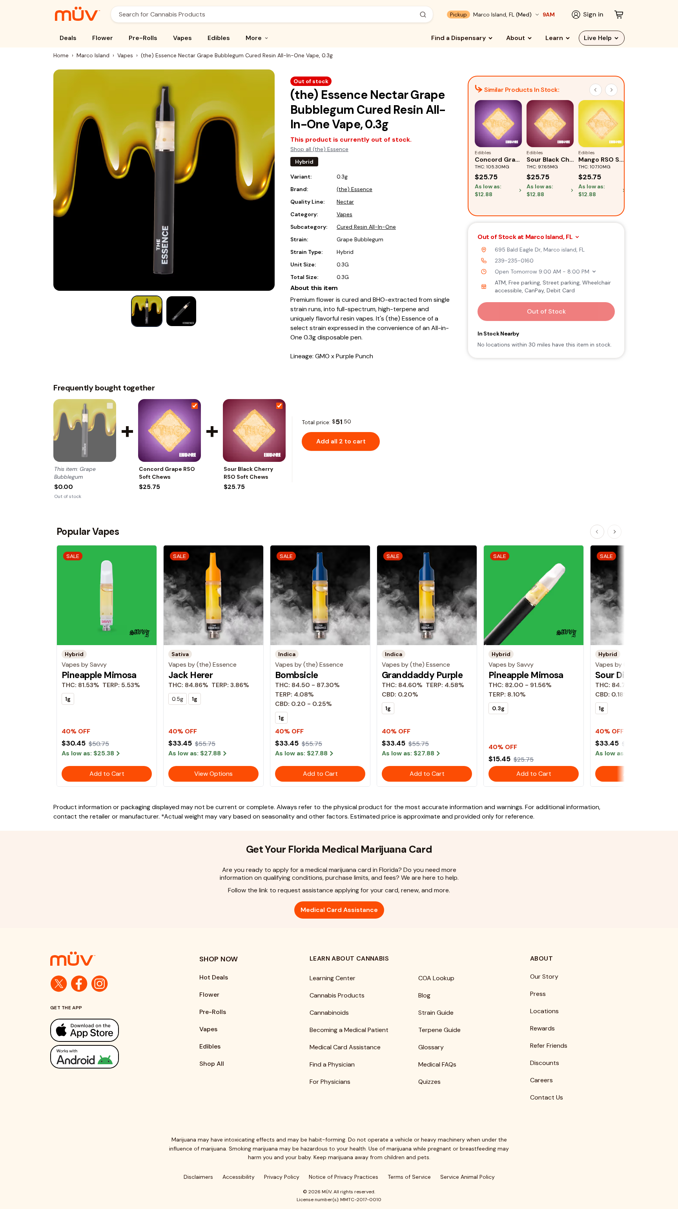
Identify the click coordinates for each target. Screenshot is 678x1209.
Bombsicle (296, 675)
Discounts (544, 1063)
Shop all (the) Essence (319, 149)
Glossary (431, 1047)
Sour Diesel (618, 675)
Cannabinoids (329, 1012)
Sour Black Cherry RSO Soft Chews (248, 472)
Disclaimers (198, 1176)
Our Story (544, 976)
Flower (102, 38)
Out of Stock (546, 311)
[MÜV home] (77, 14)
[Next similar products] (611, 90)
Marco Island (93, 55)
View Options (213, 774)
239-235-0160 (514, 260)
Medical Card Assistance (339, 910)
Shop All (211, 1063)
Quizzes (429, 1082)
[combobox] (267, 14)
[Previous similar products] (595, 90)
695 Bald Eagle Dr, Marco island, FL (540, 249)
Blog (424, 995)
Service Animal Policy (467, 1176)
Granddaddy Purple (422, 675)
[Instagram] (99, 983)
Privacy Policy (281, 1176)
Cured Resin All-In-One (366, 226)
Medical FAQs (437, 1064)
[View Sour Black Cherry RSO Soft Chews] (254, 430)
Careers (541, 1080)
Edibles (219, 38)
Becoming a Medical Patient (349, 1030)
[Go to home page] (109, 959)
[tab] (146, 311)
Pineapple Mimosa (99, 675)
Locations (544, 1011)
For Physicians (330, 1082)
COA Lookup (436, 978)
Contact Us (546, 1097)
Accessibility (238, 1176)
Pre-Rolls (143, 38)
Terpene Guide (439, 1030)
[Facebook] (79, 983)
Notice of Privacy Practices (343, 1176)
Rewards (542, 1028)
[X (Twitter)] (58, 983)
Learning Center (332, 978)
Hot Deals (213, 977)
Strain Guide (436, 1012)
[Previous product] (597, 532)
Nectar (345, 201)
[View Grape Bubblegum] (84, 430)
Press (538, 994)
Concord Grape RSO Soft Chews (167, 472)
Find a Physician (332, 1064)
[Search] (422, 14)
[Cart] (619, 14)
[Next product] (614, 532)
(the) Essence (354, 189)
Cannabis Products (337, 995)
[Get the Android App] (109, 1056)
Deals (68, 38)
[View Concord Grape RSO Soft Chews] (169, 430)
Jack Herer (190, 675)
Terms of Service (409, 1176)
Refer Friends (548, 1045)
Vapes (182, 38)
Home (61, 55)
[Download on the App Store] (109, 1030)
